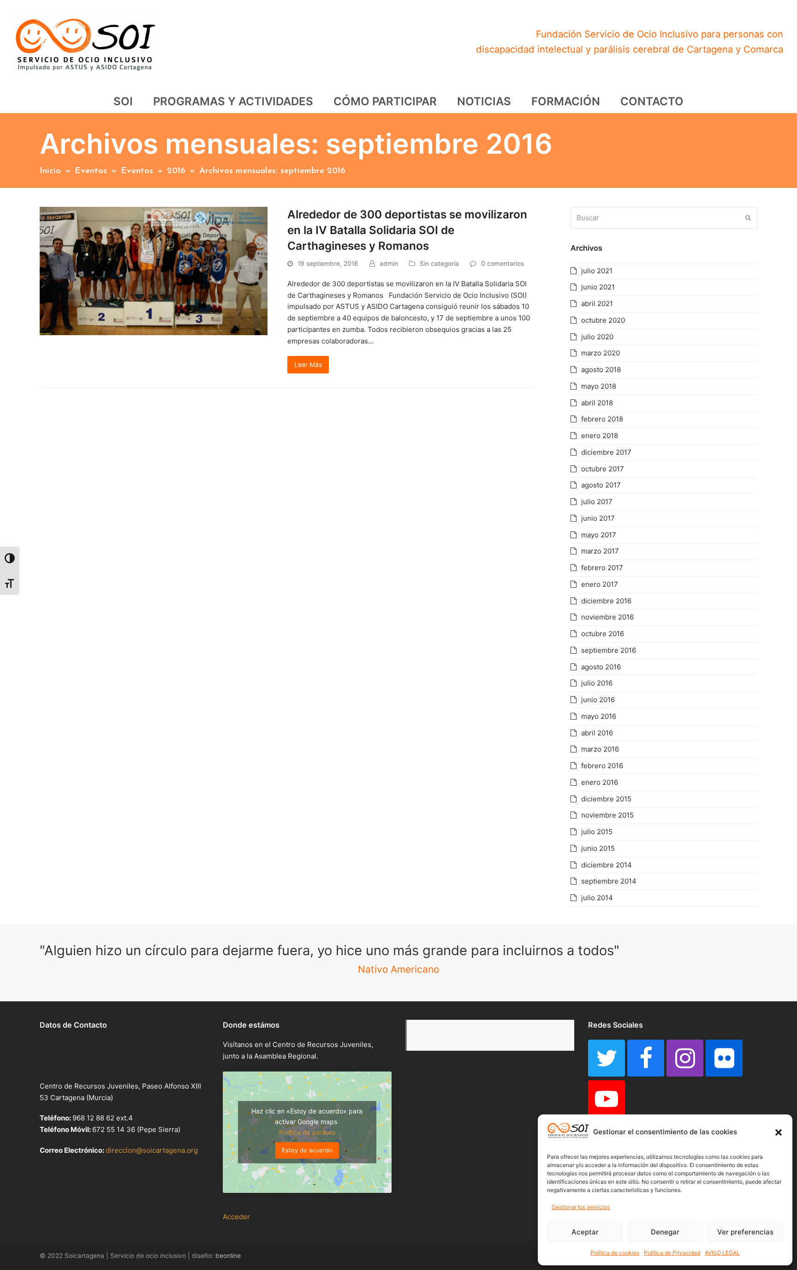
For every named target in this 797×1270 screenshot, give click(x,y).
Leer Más (308, 364)
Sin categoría (439, 263)
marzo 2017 (600, 551)
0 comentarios (502, 263)
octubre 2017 (602, 468)
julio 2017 (597, 501)
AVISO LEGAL (722, 1252)
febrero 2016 (602, 765)
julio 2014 (597, 897)
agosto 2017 (601, 485)
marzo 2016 (600, 749)
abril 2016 (597, 732)
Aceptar (585, 1232)
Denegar (665, 1232)
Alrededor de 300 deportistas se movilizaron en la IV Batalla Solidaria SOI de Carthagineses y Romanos (407, 230)
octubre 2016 (602, 633)
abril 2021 (597, 303)
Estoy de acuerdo (307, 1150)
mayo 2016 (598, 716)
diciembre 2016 (606, 600)
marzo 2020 (600, 353)
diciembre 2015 (606, 799)
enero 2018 (599, 435)
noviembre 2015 (607, 815)
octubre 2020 (603, 320)
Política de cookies (614, 1252)
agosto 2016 (601, 666)
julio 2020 (597, 336)
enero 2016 (599, 782)
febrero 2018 (602, 419)
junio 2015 (598, 848)
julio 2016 (597, 683)
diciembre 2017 (606, 452)
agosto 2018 (601, 369)
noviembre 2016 (607, 617)
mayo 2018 (598, 386)
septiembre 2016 (608, 650)
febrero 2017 (602, 567)
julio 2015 (597, 831)
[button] (778, 1132)
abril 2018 (597, 402)
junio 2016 (598, 699)
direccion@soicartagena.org (152, 1150)
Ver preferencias (745, 1232)
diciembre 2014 (606, 865)
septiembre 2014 (608, 881)
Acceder (236, 1216)
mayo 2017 (598, 534)
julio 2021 (597, 270)
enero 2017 (599, 584)
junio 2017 (598, 518)
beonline (228, 1255)
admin (389, 263)
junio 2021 (598, 287)
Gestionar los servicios (581, 1207)
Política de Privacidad (672, 1252)
